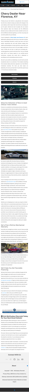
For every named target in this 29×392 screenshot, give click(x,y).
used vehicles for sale (11, 181)
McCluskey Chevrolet (19, 370)
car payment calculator (6, 280)
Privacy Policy (6, 373)
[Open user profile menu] (14, 390)
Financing (14, 78)
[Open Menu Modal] (22, 5)
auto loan (4, 292)
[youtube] (22, 359)
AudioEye (25, 376)
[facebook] (14, 359)
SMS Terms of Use (15, 373)
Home (8, 9)
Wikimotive (19, 376)
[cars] (6, 359)
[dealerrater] (10, 359)
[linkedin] (18, 359)
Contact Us (23, 373)
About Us (14, 82)
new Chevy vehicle (7, 129)
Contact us (3, 347)
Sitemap (4, 376)
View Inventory (14, 74)
